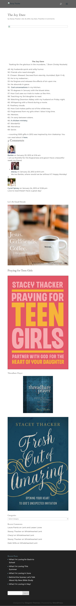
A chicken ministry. (19, 121)
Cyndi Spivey (13, 188)
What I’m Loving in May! (20, 584)
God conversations (19, 87)
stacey (14, 172)
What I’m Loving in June (20, 573)
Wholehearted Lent (33, 531)
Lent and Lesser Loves (32, 527)
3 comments (50, 19)
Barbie (11, 155)
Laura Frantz (13, 527)
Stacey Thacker (15, 19)
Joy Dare (34, 19)
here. (25, 137)
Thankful (41, 19)
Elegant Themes (32, 603)
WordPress (58, 603)
